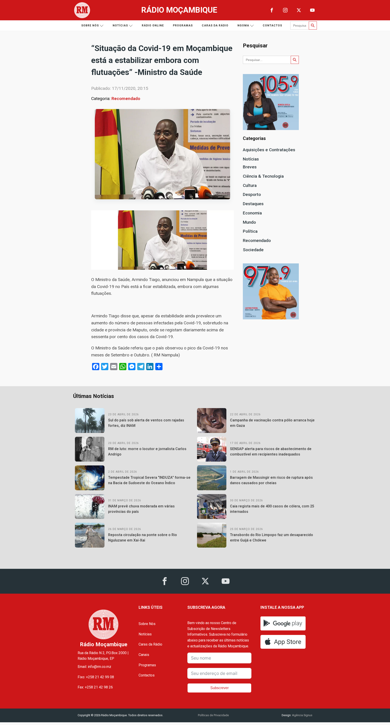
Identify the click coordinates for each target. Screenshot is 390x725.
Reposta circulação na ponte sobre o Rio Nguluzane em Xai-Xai (142, 537)
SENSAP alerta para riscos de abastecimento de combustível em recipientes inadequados (270, 451)
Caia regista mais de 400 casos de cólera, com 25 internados (272, 509)
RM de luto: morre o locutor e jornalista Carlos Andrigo (147, 451)
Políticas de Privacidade (213, 715)
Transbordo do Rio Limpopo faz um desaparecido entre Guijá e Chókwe (271, 537)
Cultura (250, 185)
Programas (183, 25)
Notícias (120, 25)
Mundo (249, 222)
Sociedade (253, 249)
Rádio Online (153, 25)
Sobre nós (90, 25)
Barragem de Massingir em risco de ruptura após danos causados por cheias (271, 480)
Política (250, 231)
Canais (144, 655)
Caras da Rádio (215, 25)
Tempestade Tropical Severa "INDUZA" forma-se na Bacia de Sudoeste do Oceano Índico (149, 480)
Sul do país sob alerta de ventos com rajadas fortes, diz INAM (146, 423)
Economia (252, 213)
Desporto (252, 194)
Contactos (272, 25)
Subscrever (219, 688)
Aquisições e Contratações (269, 149)
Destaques (253, 203)
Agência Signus (301, 715)
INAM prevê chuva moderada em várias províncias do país (141, 509)
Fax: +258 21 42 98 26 (95, 687)
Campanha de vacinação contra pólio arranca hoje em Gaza (272, 423)
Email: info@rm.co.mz (94, 667)
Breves (250, 167)
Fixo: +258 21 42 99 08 (96, 677)
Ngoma (243, 25)
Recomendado (125, 98)
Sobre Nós (147, 624)
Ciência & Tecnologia (263, 176)
